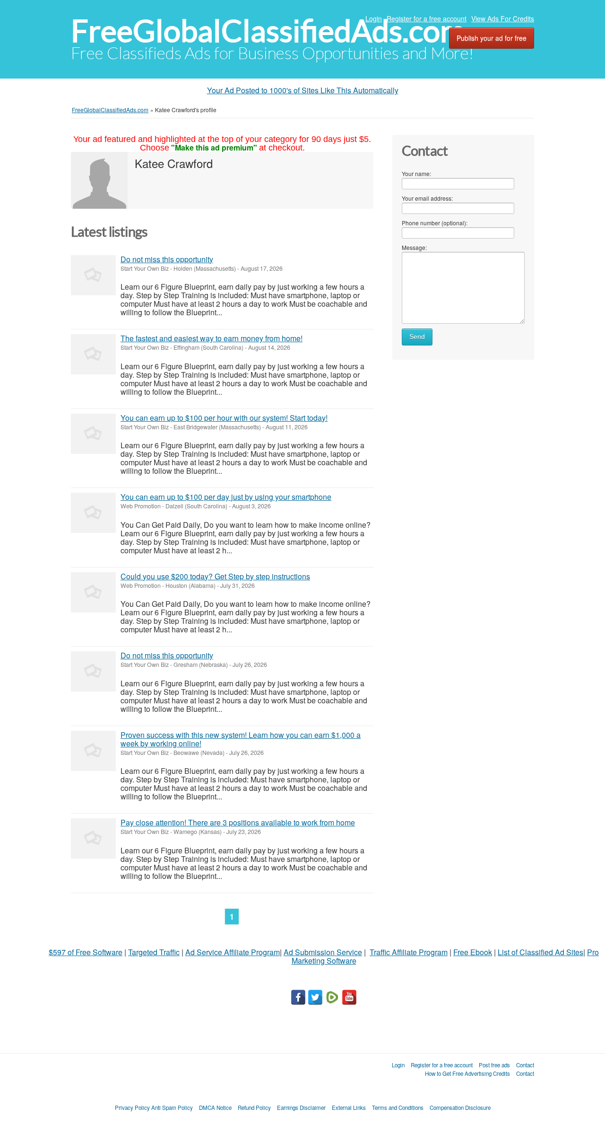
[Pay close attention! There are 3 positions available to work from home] (93, 838)
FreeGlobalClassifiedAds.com (268, 31)
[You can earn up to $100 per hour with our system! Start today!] (93, 434)
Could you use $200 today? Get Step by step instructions (215, 576)
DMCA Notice (215, 1107)
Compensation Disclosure (460, 1107)
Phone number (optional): (434, 223)
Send (417, 336)
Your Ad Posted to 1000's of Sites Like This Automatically (302, 90)
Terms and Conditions (398, 1107)
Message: (414, 247)
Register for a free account (427, 18)
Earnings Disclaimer (301, 1107)
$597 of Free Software (85, 952)
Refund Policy (254, 1107)
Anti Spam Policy (172, 1107)
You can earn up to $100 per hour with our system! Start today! (224, 417)
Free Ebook (472, 952)
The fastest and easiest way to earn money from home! (211, 338)
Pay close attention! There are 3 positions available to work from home (238, 822)
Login (373, 18)
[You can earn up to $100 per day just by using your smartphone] (93, 513)
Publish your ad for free (492, 38)
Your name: (416, 173)
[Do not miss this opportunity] (93, 275)
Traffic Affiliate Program (409, 952)
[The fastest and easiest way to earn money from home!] (93, 354)
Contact (525, 1065)
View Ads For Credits (502, 18)
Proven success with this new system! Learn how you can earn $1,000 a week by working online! (241, 739)
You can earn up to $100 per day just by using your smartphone (226, 496)
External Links (349, 1107)
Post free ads (494, 1065)
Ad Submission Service (323, 952)
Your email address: (427, 198)
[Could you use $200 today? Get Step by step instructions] (93, 592)
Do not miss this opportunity (167, 259)
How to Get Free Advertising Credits (467, 1073)
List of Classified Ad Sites (540, 952)
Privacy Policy (132, 1107)
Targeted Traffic (154, 952)
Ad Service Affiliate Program (232, 952)
